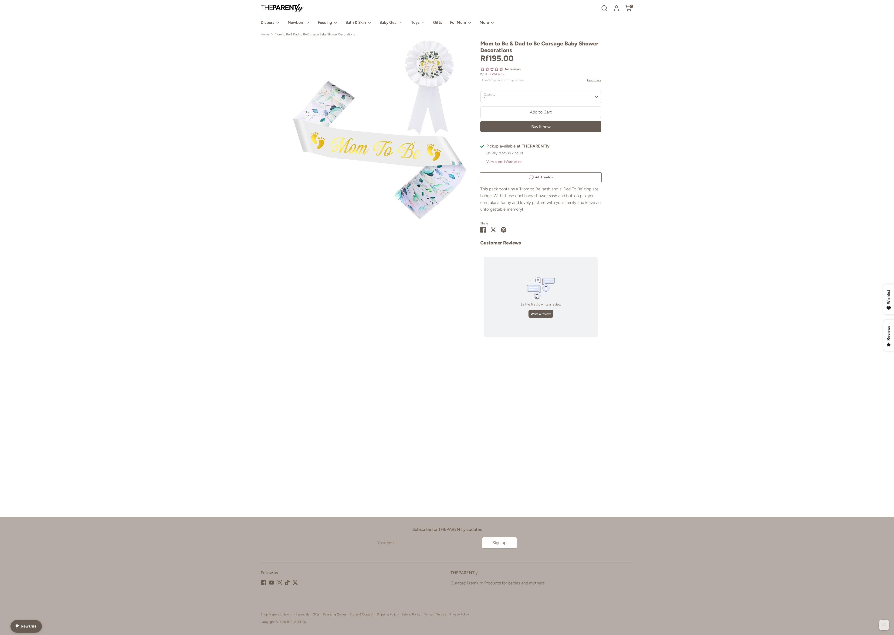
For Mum (458, 22)
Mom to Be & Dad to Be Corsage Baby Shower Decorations (315, 34)
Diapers (268, 22)
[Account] (616, 8)
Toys (415, 22)
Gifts (437, 22)
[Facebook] (263, 582)
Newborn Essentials (295, 614)
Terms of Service (435, 614)
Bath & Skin (356, 22)
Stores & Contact (361, 614)
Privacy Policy (459, 614)
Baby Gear (389, 22)
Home (265, 34)
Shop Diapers (270, 614)
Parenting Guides (334, 614)
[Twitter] (295, 582)
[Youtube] (271, 582)
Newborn (296, 22)
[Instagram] (279, 582)
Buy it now (541, 126)
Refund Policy (411, 614)
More (485, 22)
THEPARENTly (494, 74)
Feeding (325, 22)
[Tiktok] (287, 582)
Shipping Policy (387, 614)
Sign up (499, 542)
